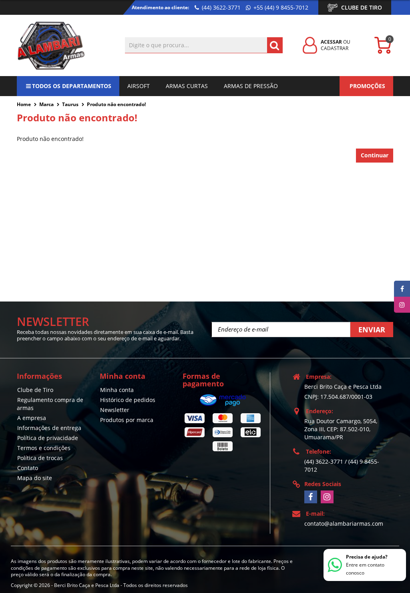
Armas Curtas (187, 86)
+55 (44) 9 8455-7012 (280, 7)
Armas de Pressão (251, 86)
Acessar (331, 41)
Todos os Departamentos (71, 86)
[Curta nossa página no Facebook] (310, 496)
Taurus (70, 104)
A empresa (31, 418)
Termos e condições (43, 448)
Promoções (367, 86)
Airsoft (138, 86)
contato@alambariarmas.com (343, 523)
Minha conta (117, 390)
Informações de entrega (49, 428)
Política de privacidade (47, 438)
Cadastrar (334, 48)
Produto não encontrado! (116, 104)
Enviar (371, 329)
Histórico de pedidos (127, 400)
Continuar (374, 155)
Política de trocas (40, 458)
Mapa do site (34, 478)
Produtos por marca (126, 420)
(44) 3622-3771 (220, 7)
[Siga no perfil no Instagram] (327, 496)
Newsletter (114, 410)
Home (24, 104)
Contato (27, 468)
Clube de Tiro (361, 7)
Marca (46, 104)
